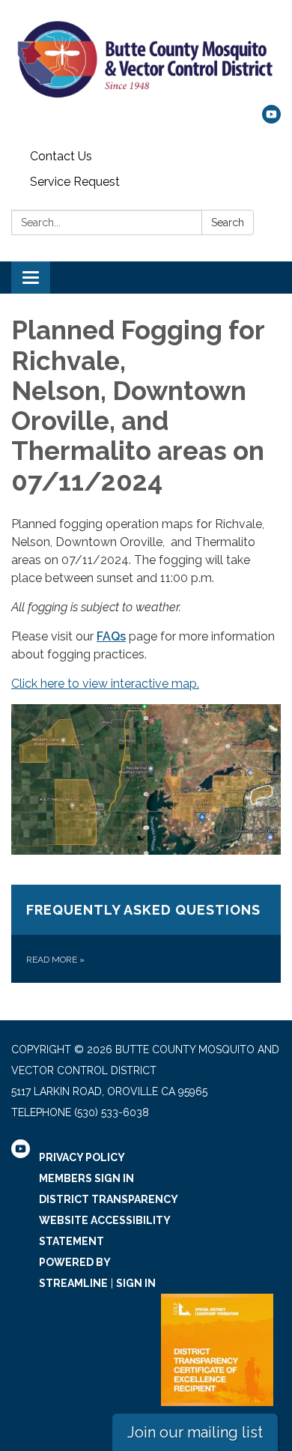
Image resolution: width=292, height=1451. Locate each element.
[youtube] (271, 119)
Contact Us (61, 156)
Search (227, 222)
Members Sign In (86, 1178)
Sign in (136, 1283)
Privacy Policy (82, 1157)
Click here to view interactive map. (105, 683)
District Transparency (108, 1199)
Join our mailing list (195, 1432)
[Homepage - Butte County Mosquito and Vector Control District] (146, 60)
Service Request (75, 182)
